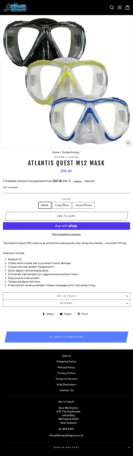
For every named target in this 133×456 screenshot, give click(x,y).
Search (66, 355)
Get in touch (66, 296)
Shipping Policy (66, 361)
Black (44, 205)
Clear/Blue (62, 205)
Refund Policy (66, 367)
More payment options (66, 234)
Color (66, 199)
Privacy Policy (66, 373)
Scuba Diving (70, 152)
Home (56, 152)
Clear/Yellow (84, 205)
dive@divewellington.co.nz (66, 435)
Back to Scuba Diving (68, 337)
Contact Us (67, 390)
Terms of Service (66, 378)
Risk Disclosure (66, 384)
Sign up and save (66, 447)
